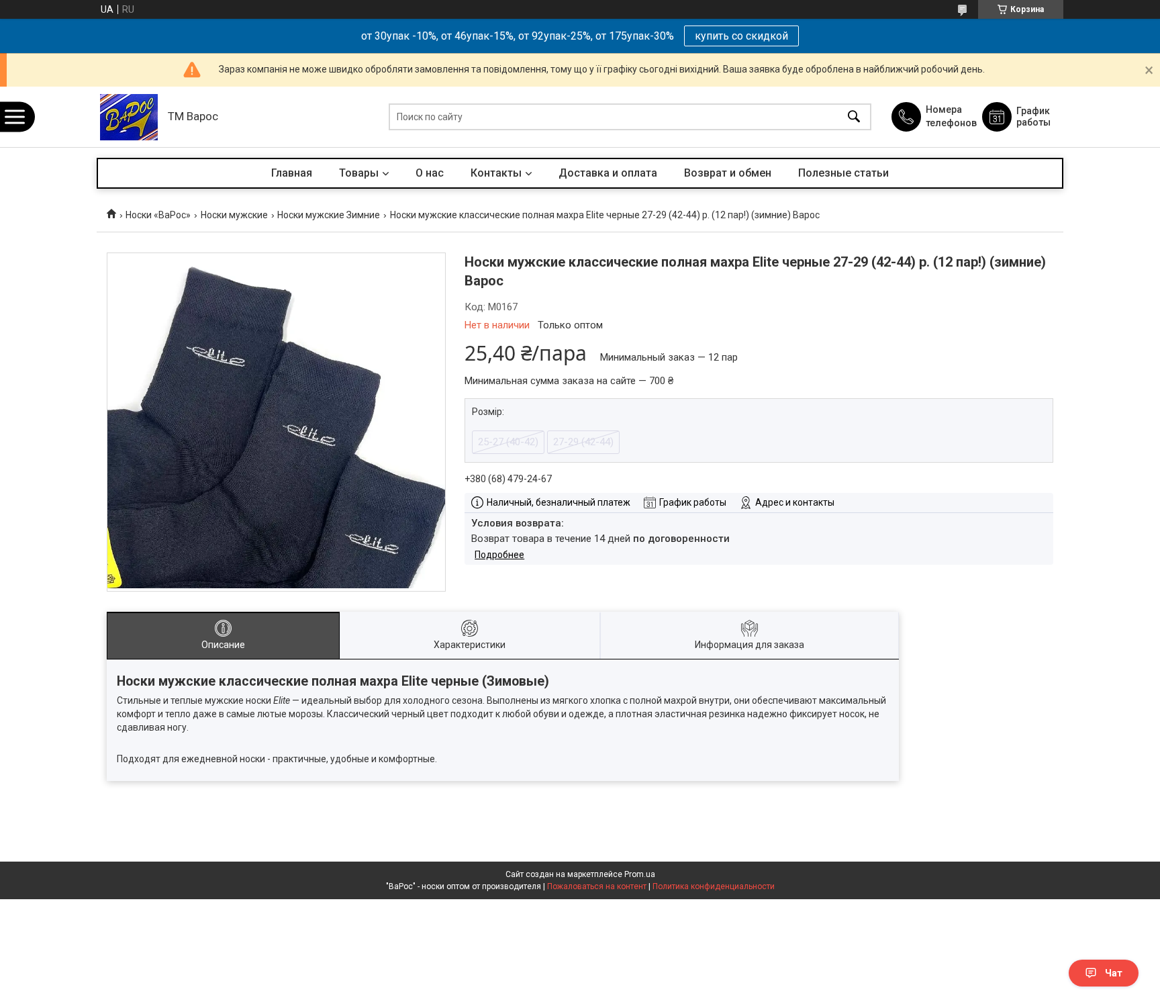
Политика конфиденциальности (713, 886)
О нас (430, 173)
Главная (291, 173)
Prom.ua (639, 874)
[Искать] (854, 117)
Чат (1113, 973)
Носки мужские (234, 215)
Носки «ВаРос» (158, 215)
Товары (359, 173)
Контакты (496, 173)
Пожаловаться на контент (596, 886)
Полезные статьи (843, 173)
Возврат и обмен (727, 173)
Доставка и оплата (608, 173)
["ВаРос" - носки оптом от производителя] (129, 117)
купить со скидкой (741, 36)
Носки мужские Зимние (328, 215)
